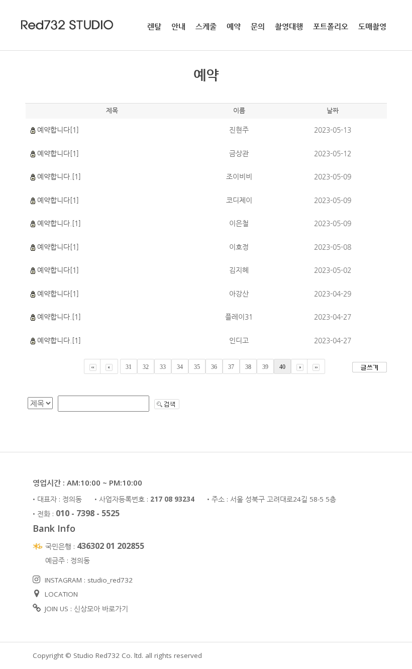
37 (231, 366)
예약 (234, 26)
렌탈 (154, 26)
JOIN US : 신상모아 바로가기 (85, 608)
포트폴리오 (330, 26)
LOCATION (60, 594)
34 (180, 366)
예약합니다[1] (58, 130)
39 (265, 366)
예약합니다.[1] (59, 176)
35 (197, 366)
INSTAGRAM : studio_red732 (88, 580)
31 (129, 366)
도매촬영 (372, 26)
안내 (178, 26)
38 (248, 366)
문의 (258, 26)
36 (214, 366)
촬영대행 (289, 26)
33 (163, 366)
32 (146, 366)
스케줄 (206, 26)
